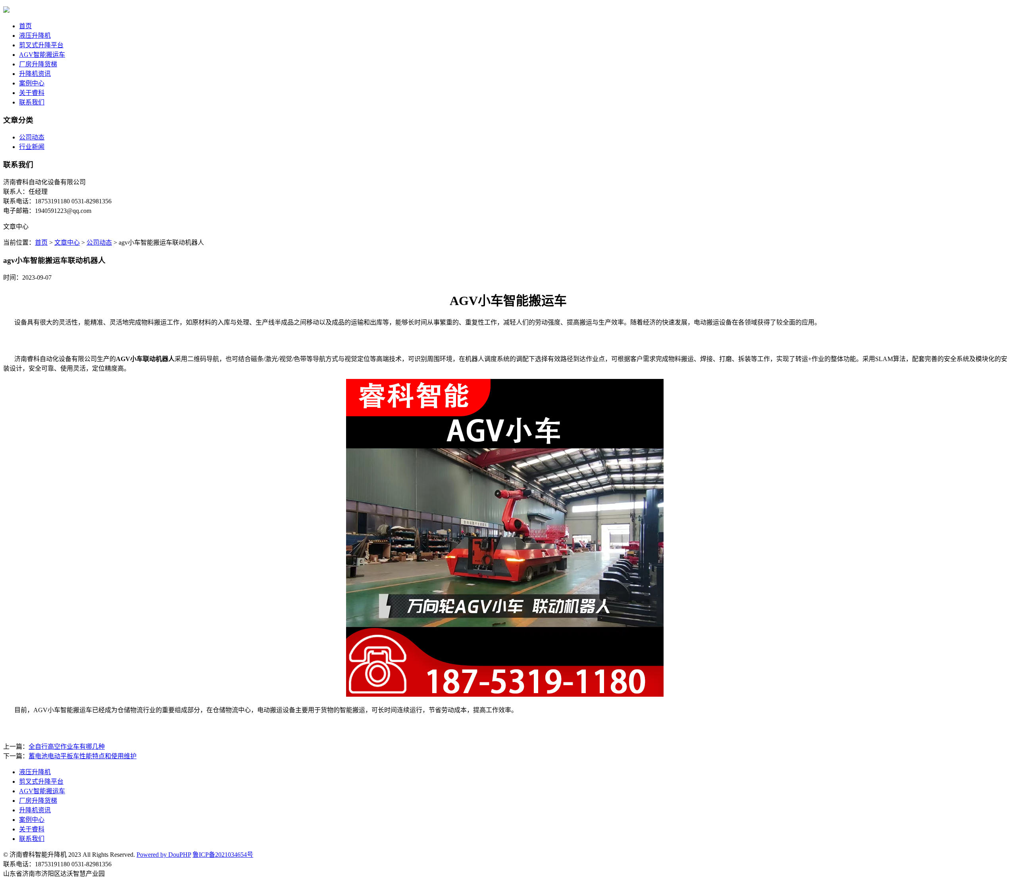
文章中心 (67, 242)
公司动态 (31, 137)
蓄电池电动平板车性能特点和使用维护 (83, 756)
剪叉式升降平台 (41, 45)
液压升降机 (35, 35)
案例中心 (31, 83)
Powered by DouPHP (164, 854)
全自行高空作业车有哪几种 (67, 746)
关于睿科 (31, 92)
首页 (25, 26)
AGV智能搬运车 (42, 54)
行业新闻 (31, 146)
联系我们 (31, 102)
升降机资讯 (35, 73)
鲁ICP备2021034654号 (222, 854)
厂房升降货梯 (38, 64)
